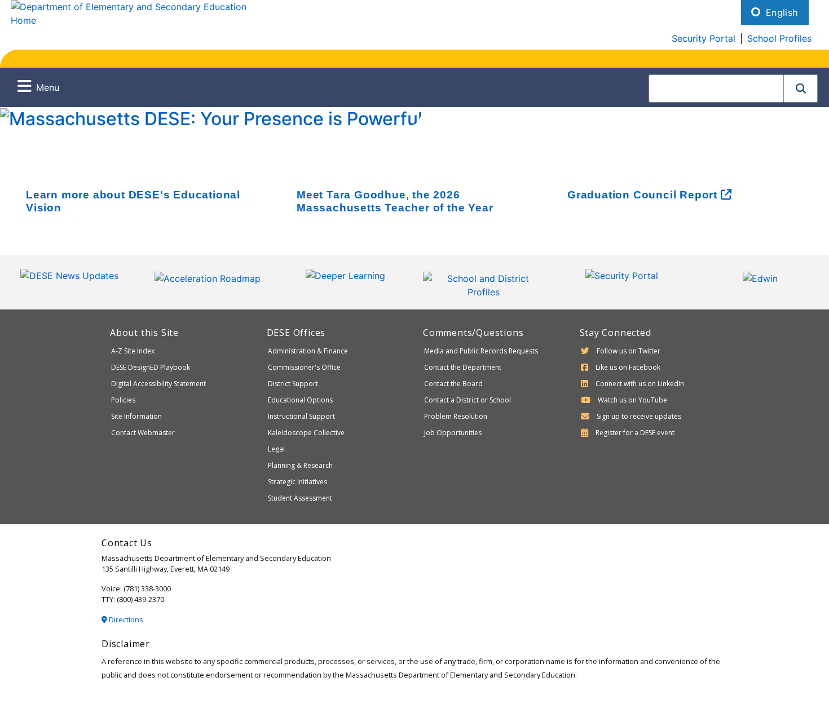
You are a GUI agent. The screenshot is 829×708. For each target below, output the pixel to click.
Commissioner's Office (304, 367)
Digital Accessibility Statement (158, 383)
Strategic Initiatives (297, 481)
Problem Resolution (455, 416)
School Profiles (779, 38)
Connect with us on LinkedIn (640, 383)
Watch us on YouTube (632, 400)
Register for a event (635, 432)
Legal (276, 449)
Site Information (136, 416)
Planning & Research (300, 465)
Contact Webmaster (143, 432)
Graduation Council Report (644, 195)
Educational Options (300, 400)
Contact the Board (453, 383)
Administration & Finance (308, 351)
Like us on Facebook (628, 367)
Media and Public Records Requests (481, 351)
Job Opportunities (453, 432)
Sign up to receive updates (639, 416)
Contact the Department (462, 367)
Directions (125, 619)
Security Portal (703, 38)
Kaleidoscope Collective (306, 432)
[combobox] (716, 88)
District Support (293, 383)
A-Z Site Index (133, 351)
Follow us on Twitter (628, 351)
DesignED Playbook (150, 367)
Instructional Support (301, 416)
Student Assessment (300, 498)
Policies (123, 400)
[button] (801, 88)
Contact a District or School (467, 400)
